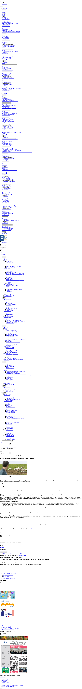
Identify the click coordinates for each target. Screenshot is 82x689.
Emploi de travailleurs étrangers (11, 338)
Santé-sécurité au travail (6, 76)
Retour (5, 9)
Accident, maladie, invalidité (6, 22)
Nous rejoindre (5, 221)
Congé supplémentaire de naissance (7, 124)
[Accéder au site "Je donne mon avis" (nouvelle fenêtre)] (7, 616)
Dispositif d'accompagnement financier (8, 78)
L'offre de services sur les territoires (7, 194)
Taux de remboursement (5, 19)
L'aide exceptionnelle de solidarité (7, 57)
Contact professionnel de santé (6, 151)
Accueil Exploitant (5, 62)
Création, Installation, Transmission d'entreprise (11, 301)
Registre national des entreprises (8, 575)
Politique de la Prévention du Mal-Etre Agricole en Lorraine (11, 204)
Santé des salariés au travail (6, 120)
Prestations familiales (5, 28)
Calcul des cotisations (5, 72)
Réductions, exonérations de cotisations (8, 114)
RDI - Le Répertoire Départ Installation (9, 578)
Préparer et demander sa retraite (7, 35)
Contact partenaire (5, 140)
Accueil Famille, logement (6, 26)
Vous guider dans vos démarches (7, 49)
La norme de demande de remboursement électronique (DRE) (11, 147)
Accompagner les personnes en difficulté (8, 46)
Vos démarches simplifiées (10, 417)
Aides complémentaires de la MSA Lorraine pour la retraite (11, 39)
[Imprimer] (1, 451)
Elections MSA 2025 (5, 176)
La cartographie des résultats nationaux (8, 179)
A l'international (4, 199)
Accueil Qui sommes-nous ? (6, 188)
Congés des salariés (5, 123)
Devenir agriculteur (5, 66)
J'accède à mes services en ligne (9, 332)
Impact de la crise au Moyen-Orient (7, 89)
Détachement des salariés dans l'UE (11, 350)
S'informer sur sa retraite (6, 34)
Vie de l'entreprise (5, 117)
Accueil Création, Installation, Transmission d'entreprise (10, 65)
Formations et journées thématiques (7, 128)
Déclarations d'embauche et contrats (7, 104)
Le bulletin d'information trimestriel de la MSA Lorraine (10, 220)
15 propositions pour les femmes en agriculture (13, 399)
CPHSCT (3, 81)
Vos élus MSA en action (7, 390)
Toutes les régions (5, 680)
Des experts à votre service (6, 79)
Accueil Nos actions (5, 196)
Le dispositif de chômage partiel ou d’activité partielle (10, 101)
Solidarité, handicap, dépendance (7, 44)
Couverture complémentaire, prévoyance (8, 121)
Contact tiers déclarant (5, 156)
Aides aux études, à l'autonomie (7, 30)
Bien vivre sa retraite (5, 36)
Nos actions (4, 195)
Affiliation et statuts (5, 67)
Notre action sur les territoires (6, 192)
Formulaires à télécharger (6, 214)
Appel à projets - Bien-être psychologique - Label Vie (10, 145)
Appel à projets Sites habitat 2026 (7, 144)
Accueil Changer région (5, 233)
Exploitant (3, 446)
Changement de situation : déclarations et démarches (10, 51)
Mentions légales (4, 678)
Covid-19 (4, 97)
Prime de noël (4, 43)
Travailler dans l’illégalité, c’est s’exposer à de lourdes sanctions (11, 109)
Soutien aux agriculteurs (6, 83)
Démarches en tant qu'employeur (7, 99)
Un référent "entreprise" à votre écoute (8, 119)
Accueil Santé (4, 17)
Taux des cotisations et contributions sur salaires (9, 113)
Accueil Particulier (5, 14)
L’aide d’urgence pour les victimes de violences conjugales (11, 32)
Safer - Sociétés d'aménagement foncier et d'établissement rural (12, 576)
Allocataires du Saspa (5, 38)
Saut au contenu (4, 4)
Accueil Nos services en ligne (6, 209)
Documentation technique (6, 163)
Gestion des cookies (5, 679)
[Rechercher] (12, 441)
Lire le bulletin (2, 677)
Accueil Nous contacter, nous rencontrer (8, 225)
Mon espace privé (5, 159)
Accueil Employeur (5, 95)
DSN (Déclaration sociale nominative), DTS (9, 105)
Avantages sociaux (5, 122)
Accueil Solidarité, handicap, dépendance (8, 45)
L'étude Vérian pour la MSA (6, 182)
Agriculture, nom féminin (6, 183)
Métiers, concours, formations (10, 434)
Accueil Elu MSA (5, 167)
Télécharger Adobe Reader (22, 555)
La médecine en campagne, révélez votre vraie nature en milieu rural (12, 150)
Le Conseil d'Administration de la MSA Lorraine (9, 170)
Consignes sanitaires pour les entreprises (8, 100)
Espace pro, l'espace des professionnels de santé (9, 149)
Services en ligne (4, 155)
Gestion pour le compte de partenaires (11, 411)
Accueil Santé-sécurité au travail (7, 77)
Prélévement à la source (5, 107)
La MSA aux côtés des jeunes (6, 198)
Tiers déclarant (6, 376)
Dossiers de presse (5, 219)
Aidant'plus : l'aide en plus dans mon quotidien (9, 55)
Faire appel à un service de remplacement (8, 86)
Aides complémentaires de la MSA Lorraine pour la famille (11, 31)
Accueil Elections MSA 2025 (6, 177)
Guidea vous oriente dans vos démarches (8, 131)
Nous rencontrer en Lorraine (6, 227)
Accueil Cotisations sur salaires (7, 111)
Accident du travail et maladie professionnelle (9, 108)
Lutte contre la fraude (5, 200)
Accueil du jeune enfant (5, 27)
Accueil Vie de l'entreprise (6, 118)
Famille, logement (5, 25)
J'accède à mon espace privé (6, 143)
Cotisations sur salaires (6, 110)
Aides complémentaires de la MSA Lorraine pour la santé (10, 23)
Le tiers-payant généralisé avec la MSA (8, 148)
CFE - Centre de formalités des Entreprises (9, 573)
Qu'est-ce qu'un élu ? (5, 169)
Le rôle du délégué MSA (6, 178)
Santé (3, 16)
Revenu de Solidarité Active (6, 41)
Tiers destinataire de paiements (7, 157)
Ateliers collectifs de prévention (7, 207)
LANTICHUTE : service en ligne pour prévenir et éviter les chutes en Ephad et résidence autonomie (17, 152)
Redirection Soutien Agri (6, 90)
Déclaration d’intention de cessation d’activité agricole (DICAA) (13, 553)
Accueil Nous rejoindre (5, 222)
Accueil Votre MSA (5, 175)
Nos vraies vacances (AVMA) (10, 416)
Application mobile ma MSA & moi (7, 213)
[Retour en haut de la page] (1, 688)
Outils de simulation (5, 211)
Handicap (3, 47)
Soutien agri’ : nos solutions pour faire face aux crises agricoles (11, 132)
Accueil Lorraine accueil (6, 10)
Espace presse (6, 429)
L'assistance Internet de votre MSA (7, 228)
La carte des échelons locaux (6, 171)
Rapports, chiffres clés (5, 193)
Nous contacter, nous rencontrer (9, 435)
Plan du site (4, 681)
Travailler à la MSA (5, 223)
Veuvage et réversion (5, 37)
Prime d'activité (4, 42)
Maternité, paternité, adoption (6, 21)
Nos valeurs (8, 404)
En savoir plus (2, 547)
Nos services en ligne (6, 208)
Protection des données (5, 215)
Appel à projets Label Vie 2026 (7, 141)
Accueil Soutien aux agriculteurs (7, 84)
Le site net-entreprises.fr (5, 154)
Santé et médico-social (5, 201)
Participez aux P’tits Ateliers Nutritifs (7, 197)
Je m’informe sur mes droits (6, 58)
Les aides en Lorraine (5, 202)
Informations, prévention (6, 80)
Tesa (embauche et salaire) (6, 106)
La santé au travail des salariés (6, 24)
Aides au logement (5, 29)
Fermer (4, 298)
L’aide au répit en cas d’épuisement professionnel (9, 87)
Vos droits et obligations (5, 75)
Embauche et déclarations (8, 333)
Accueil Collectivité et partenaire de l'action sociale (10, 139)
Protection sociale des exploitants (7, 68)
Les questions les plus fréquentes (7, 229)
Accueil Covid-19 (5, 98)
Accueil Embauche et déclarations (7, 103)
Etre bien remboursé (5, 18)
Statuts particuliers (5, 53)
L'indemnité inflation (5, 112)
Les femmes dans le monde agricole (8, 180)
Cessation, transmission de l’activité (7, 70)
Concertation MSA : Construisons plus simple (9, 206)
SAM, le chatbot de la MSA (10, 428)
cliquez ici (30, 528)
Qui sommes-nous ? (5, 187)
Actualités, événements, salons (6, 186)
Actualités (3, 15)
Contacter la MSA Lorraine (6, 226)
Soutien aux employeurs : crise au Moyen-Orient (13, 344)
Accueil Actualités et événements (7, 185)
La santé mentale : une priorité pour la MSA (8, 205)
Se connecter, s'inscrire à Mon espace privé (12, 422)
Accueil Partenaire (5, 137)
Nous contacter (4, 133)
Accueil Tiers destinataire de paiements (8, 158)
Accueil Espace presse (5, 217)
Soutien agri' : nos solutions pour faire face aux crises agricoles (11, 56)
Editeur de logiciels (7, 383)
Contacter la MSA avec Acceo (6, 230)
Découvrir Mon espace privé (10, 423)
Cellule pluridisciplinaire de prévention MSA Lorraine (14, 318)
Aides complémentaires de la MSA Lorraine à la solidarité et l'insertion (12, 48)
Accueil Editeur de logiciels (6, 162)
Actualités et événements (6, 184)
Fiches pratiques (4, 52)
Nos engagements (5, 191)
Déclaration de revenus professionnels (8, 73)
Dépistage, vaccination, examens (7, 20)
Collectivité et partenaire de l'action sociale (9, 138)
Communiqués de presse (6, 218)
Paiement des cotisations (6, 74)
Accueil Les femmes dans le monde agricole (8, 181)
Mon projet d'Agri (5, 69)
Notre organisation (9, 405)
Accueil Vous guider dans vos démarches (8, 50)
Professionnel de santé (7, 370)
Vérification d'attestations (6, 212)
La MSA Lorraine (5, 189)
